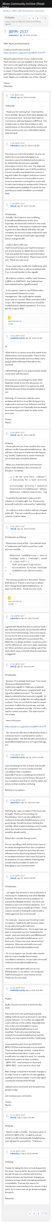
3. (11, 203)
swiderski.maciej (17, 338)
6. (11, 526)
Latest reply (10, 21)
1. (10, 95)
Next (45, 18)
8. (11, 664)
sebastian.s (14, 35)
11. (11, 876)
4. (11, 336)
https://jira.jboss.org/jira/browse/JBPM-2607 (24, 726)
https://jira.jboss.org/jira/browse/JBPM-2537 (23, 52)
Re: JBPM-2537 (18, 95)
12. (11, 988)
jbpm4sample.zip (14, 321)
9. (11, 755)
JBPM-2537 (18, 31)
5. (11, 432)
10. (11, 800)
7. (11, 616)
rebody (13, 97)
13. (11, 1115)
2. (11, 143)
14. (11, 1151)
